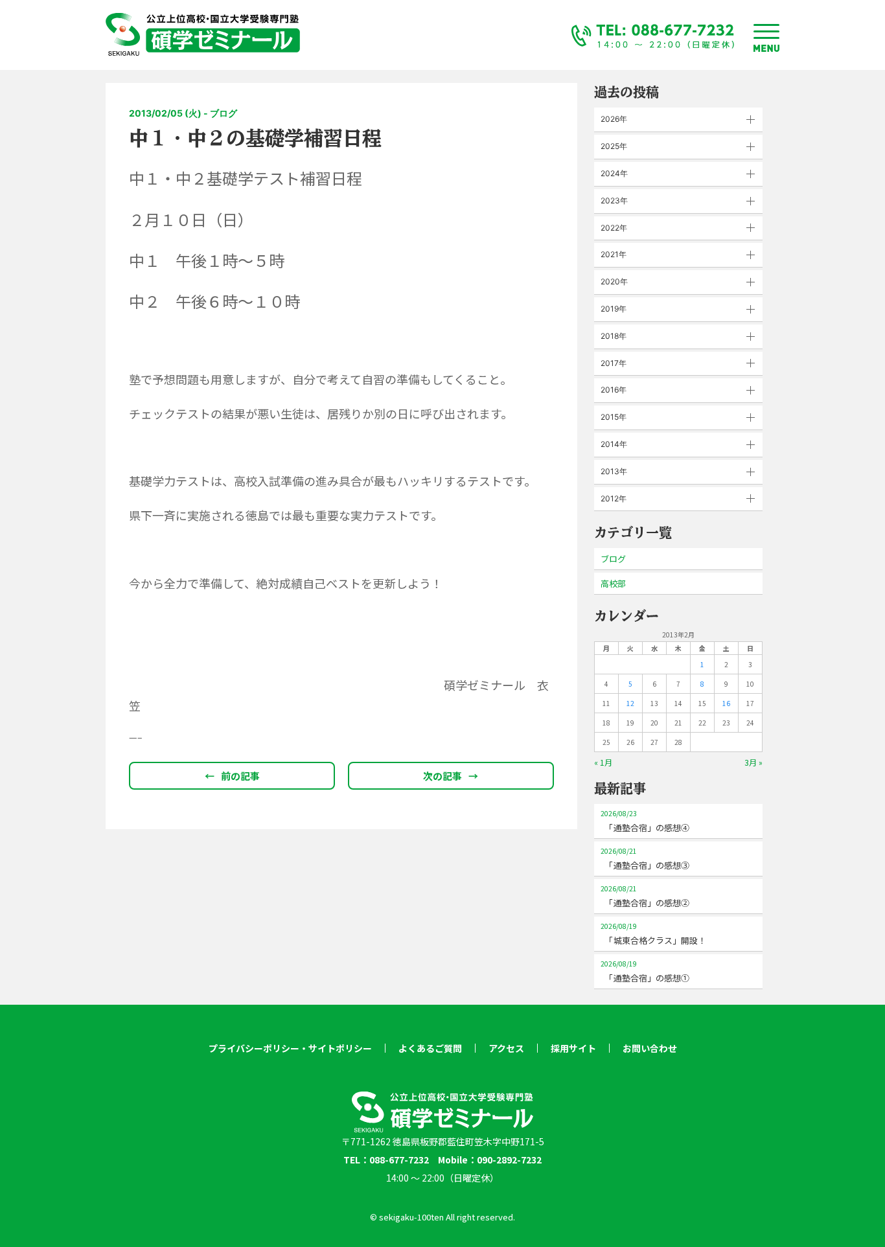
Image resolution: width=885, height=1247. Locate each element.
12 (630, 703)
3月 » (753, 762)
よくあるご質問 (430, 1048)
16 (726, 703)
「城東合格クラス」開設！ (653, 933)
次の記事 (450, 776)
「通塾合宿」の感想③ (645, 858)
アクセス (506, 1048)
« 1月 (603, 762)
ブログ (613, 559)
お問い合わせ (650, 1048)
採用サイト (573, 1048)
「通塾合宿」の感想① (645, 971)
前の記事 (232, 776)
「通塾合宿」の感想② (645, 896)
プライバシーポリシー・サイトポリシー (290, 1048)
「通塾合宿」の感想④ (645, 821)
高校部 (613, 583)
